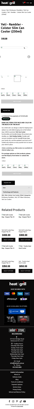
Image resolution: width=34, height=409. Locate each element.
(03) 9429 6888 (17, 367)
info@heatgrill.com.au (17, 363)
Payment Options (17, 384)
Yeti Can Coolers (6, 199)
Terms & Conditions (17, 382)
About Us (17, 374)
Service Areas (17, 387)
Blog (17, 379)
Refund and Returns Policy (17, 392)
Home (3, 10)
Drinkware (13, 10)
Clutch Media (20, 406)
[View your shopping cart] (23, 3)
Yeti (7, 10)
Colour (3, 88)
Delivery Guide (17, 377)
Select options (8, 239)
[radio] (3, 94)
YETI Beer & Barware (23, 197)
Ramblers (20, 10)
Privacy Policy (17, 389)
